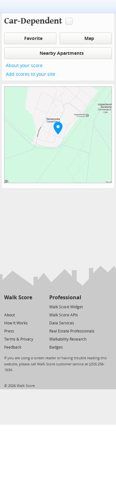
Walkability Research (67, 339)
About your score (24, 65)
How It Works (16, 323)
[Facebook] (18, 306)
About (9, 315)
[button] (58, 128)
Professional (65, 297)
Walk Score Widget (66, 307)
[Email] (28, 306)
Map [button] (89, 38)
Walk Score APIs (63, 315)
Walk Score (18, 297)
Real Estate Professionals (71, 331)
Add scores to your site (30, 74)
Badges (56, 347)
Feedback (12, 347)
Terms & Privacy (18, 339)
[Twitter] (8, 306)
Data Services (61, 323)
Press (9, 331)
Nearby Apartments (62, 53)
